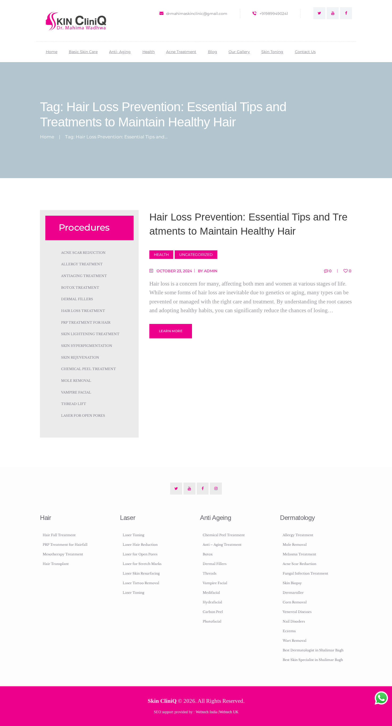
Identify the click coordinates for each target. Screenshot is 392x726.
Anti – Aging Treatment (222, 545)
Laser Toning (133, 535)
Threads (209, 573)
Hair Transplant (56, 564)
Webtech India (206, 712)
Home (47, 136)
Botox (208, 554)
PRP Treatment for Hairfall (65, 545)
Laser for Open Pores (83, 416)
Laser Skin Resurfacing (141, 573)
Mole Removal (76, 381)
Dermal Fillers (77, 299)
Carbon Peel (213, 612)
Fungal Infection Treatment (305, 573)
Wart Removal (294, 641)
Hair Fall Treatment (59, 535)
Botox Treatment (80, 288)
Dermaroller (293, 593)
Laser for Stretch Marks (142, 564)
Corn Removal (295, 602)
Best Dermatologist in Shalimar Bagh (313, 650)
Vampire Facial (76, 392)
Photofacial (212, 621)
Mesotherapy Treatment (63, 554)
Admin (210, 270)
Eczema (289, 631)
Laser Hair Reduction (140, 545)
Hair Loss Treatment (83, 311)
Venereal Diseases (297, 612)
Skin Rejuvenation (80, 357)
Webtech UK (228, 712)
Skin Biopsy (292, 583)
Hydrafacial (212, 602)
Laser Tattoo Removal (141, 583)
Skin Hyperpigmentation (86, 346)
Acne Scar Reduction (83, 253)
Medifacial (211, 593)
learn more (170, 331)
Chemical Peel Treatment (88, 369)
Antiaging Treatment (84, 276)
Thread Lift (73, 404)
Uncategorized (196, 254)
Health (161, 254)
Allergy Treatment (82, 264)
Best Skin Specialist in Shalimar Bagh (313, 660)
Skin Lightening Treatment (90, 334)
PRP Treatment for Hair (85, 322)
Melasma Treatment (299, 554)
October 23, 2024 (174, 270)
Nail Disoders (294, 621)
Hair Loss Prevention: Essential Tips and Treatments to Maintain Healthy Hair (248, 224)
